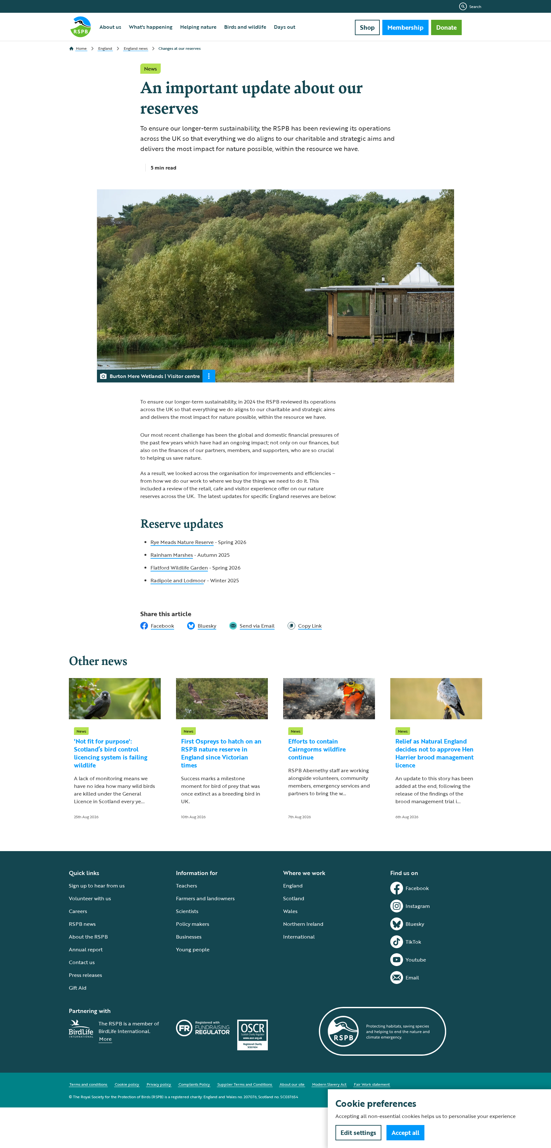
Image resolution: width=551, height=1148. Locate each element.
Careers (78, 911)
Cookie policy (127, 1084)
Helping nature (198, 27)
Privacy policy (159, 1084)
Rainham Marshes (172, 555)
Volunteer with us (90, 898)
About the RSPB (88, 936)
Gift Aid (77, 988)
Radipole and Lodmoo (177, 580)
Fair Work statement (372, 1084)
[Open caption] (208, 376)
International (299, 936)
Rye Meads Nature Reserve (182, 542)
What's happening (151, 27)
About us (110, 27)
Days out (284, 27)
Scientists (187, 911)
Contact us (82, 962)
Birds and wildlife (245, 27)
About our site (292, 1084)
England (293, 885)
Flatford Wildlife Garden (179, 567)
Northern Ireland (303, 924)
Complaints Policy (194, 1084)
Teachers (186, 885)
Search (475, 6)
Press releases (85, 975)
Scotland (293, 898)
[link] (305, 626)
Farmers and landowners (205, 898)
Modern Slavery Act (329, 1084)
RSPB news (82, 924)
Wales (290, 911)
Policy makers (192, 924)
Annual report (86, 949)
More (105, 1039)
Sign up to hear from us (97, 885)
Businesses (189, 936)
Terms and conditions (88, 1084)
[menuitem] (110, 27)
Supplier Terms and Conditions (244, 1084)
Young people (192, 949)
